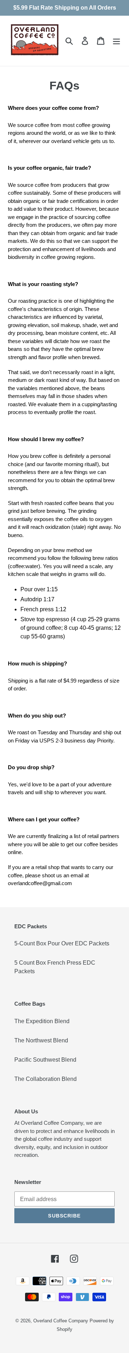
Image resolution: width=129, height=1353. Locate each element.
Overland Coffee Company (60, 1320)
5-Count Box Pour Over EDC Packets (61, 943)
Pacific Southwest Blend (45, 1060)
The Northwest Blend (41, 1040)
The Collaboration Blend (45, 1079)
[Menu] (116, 40)
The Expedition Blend (42, 1021)
